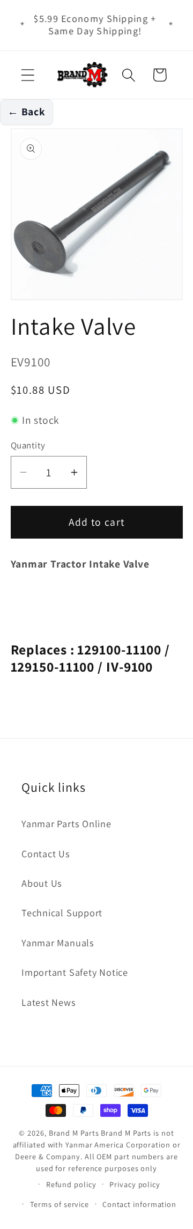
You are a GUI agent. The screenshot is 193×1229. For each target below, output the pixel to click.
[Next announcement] (171, 25)
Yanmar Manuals (57, 942)
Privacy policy (134, 1184)
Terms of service (60, 1204)
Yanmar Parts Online (66, 823)
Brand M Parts (74, 1133)
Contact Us (45, 853)
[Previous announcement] (22, 25)
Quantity (28, 445)
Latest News (48, 1002)
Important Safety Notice (74, 972)
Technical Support (61, 912)
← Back (27, 112)
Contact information (139, 1204)
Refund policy (71, 1184)
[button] (27, 75)
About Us (41, 883)
